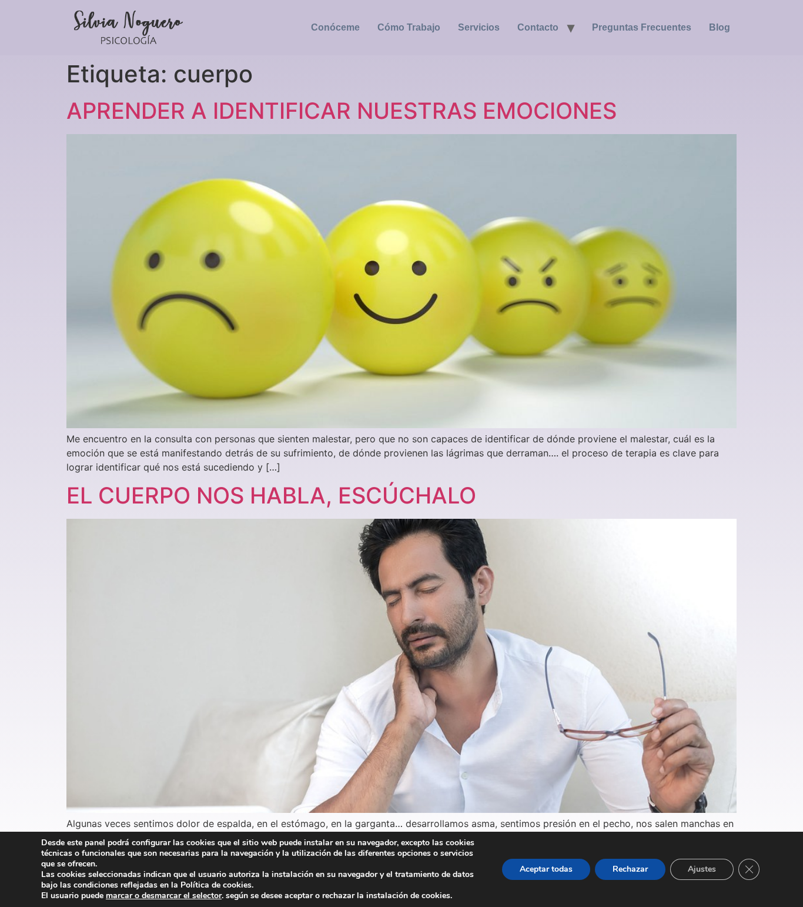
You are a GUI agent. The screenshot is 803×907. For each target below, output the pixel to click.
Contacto (537, 27)
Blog (719, 27)
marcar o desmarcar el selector (164, 896)
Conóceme (335, 27)
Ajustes (702, 869)
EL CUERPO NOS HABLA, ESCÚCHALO (271, 495)
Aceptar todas (546, 869)
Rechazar (630, 869)
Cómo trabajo (408, 27)
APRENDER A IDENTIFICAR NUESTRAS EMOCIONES (341, 110)
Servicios (479, 27)
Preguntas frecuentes (641, 27)
